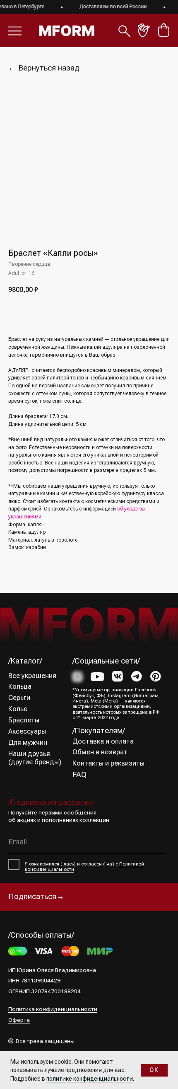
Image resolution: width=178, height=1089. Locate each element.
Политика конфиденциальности (52, 1009)
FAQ (79, 774)
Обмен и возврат (99, 752)
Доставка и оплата (103, 741)
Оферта (19, 1020)
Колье (17, 709)
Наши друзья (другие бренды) (35, 758)
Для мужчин (27, 742)
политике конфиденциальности (89, 1078)
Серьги (19, 698)
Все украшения (32, 676)
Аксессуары (27, 731)
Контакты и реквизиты (108, 763)
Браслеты (23, 720)
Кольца (19, 686)
